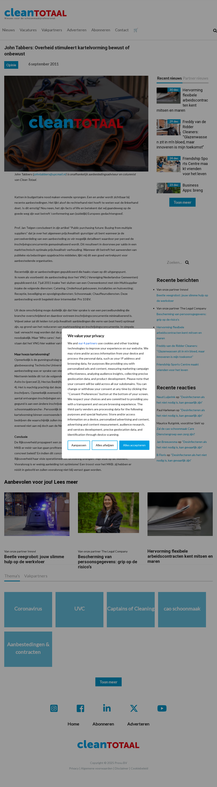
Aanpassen (78, 445)
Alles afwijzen (105, 445)
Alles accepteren (134, 445)
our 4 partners (87, 343)
